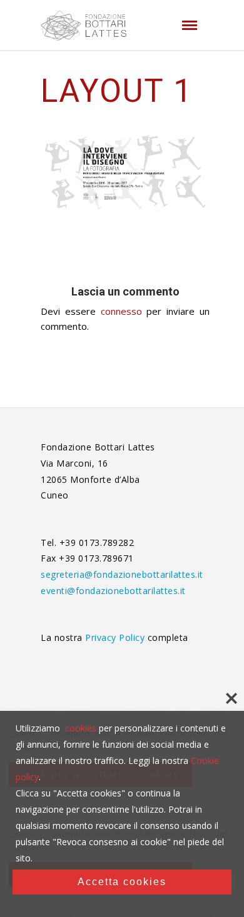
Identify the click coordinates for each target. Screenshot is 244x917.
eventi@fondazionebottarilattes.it (113, 591)
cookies (80, 728)
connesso (121, 311)
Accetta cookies (122, 881)
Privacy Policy (116, 637)
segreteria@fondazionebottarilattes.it (122, 574)
